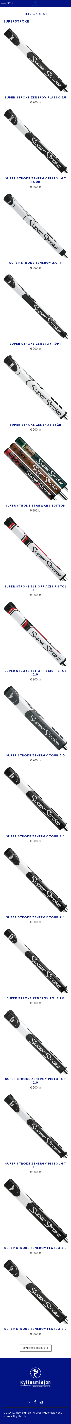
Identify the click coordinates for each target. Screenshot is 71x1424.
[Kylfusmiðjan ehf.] (35, 3)
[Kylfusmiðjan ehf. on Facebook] (35, 1403)
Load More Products (35, 1348)
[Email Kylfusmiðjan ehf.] (29, 1403)
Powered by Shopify (15, 1416)
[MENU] (1, 3)
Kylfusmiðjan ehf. (22, 1412)
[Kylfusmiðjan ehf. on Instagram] (41, 1403)
